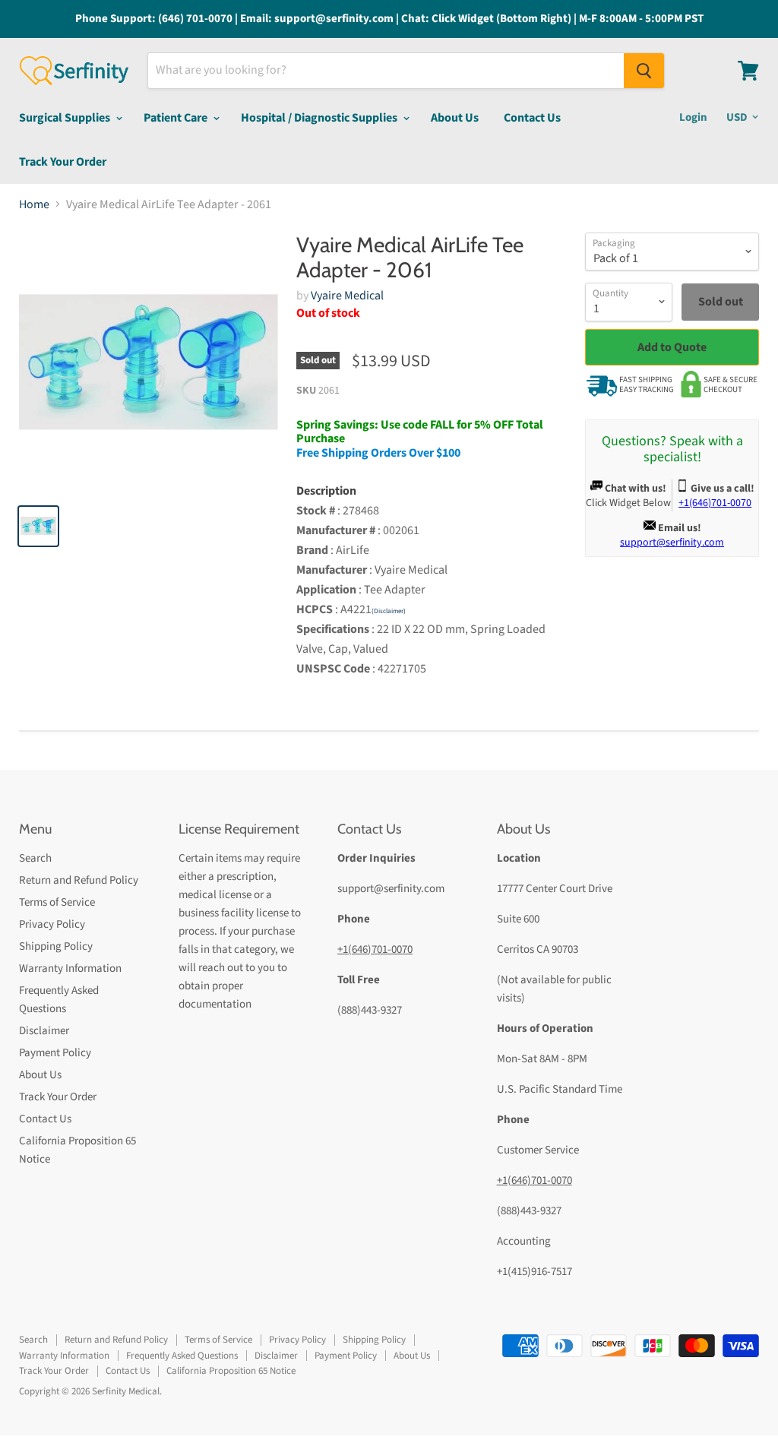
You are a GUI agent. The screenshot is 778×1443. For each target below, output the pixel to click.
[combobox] (386, 70)
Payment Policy (55, 1053)
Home (34, 204)
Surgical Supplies (65, 117)
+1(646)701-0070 (375, 949)
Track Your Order (62, 161)
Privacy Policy (52, 924)
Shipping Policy (56, 946)
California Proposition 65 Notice (231, 1371)
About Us (455, 117)
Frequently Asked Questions (182, 1355)
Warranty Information (70, 968)
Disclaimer (44, 1031)
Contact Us (532, 117)
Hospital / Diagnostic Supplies (320, 117)
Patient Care (177, 117)
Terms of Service (57, 902)
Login (693, 117)
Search (35, 858)
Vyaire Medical (347, 295)
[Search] (644, 70)
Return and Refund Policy (78, 880)
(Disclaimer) (389, 611)
